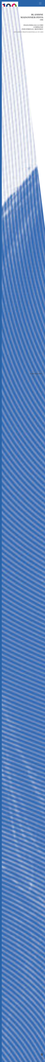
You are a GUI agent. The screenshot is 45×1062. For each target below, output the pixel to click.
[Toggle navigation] (40, 3)
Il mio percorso (36, 374)
